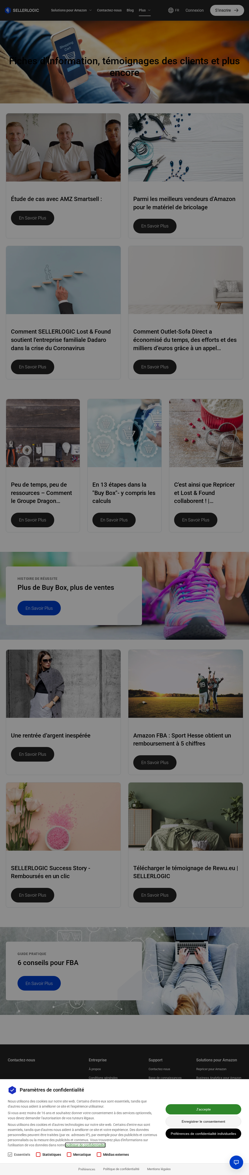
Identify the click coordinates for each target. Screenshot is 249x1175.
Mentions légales (159, 1169)
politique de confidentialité (85, 1145)
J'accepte (203, 1109)
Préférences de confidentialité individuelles (203, 1134)
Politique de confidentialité (121, 1169)
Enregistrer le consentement (203, 1121)
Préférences (86, 1169)
